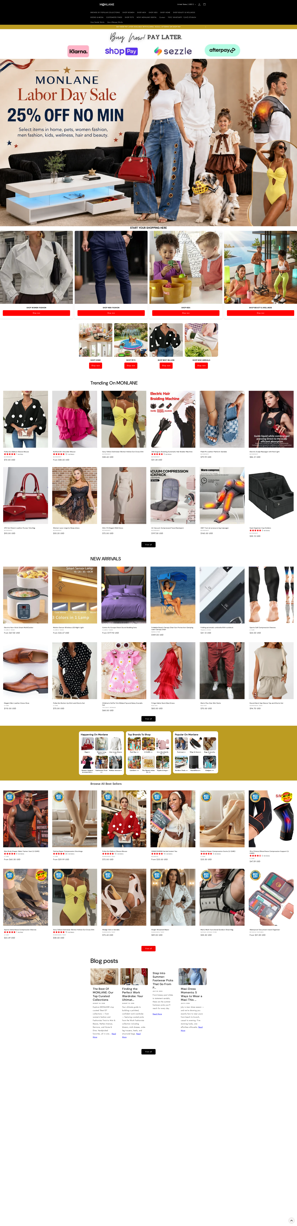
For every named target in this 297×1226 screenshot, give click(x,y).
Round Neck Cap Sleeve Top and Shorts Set (266, 703)
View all (148, 544)
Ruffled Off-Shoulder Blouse (64, 452)
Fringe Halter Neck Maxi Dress (163, 703)
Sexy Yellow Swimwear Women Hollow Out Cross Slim (123, 452)
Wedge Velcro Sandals (111, 930)
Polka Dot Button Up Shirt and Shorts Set (69, 703)
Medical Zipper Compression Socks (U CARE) (218, 851)
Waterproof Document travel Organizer (265, 930)
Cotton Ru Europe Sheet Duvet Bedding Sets (119, 628)
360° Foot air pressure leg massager (215, 528)
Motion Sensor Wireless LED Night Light (68, 628)
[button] (204, 4)
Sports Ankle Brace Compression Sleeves (20, 930)
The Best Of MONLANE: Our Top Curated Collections (103, 994)
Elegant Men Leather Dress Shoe (16, 703)
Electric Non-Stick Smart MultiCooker (18, 628)
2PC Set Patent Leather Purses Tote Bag (19, 528)
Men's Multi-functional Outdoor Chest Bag (217, 930)
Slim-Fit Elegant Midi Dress (112, 528)
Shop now (36, 313)
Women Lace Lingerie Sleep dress (66, 528)
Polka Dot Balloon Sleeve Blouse (16, 452)
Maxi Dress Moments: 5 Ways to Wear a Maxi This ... (191, 994)
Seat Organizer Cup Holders (260, 528)
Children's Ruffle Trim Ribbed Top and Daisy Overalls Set (122, 704)
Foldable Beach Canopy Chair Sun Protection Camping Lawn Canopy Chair (172, 628)
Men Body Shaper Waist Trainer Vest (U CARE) (21, 851)
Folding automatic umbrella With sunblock (217, 628)
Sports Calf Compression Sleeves (263, 628)
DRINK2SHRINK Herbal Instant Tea (164, 851)
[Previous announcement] (91, 27)
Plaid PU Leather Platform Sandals (214, 452)
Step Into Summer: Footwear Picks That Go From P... (163, 980)
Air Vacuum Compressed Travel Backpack (167, 528)
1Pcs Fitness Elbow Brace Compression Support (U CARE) (269, 852)
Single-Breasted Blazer (160, 930)
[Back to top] (291, 1220)
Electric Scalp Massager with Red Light (265, 452)
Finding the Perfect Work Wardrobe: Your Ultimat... (132, 994)
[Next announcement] (205, 27)
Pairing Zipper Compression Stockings (68, 851)
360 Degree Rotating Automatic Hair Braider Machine (172, 452)
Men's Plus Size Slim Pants (211, 703)
